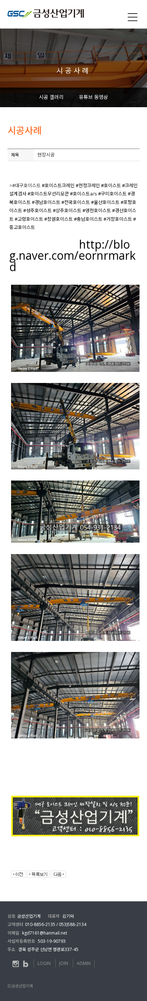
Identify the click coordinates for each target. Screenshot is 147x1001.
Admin (84, 963)
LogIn (44, 963)
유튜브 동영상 (93, 97)
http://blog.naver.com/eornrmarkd (72, 255)
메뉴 (133, 17)
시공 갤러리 (51, 97)
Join (63, 963)
